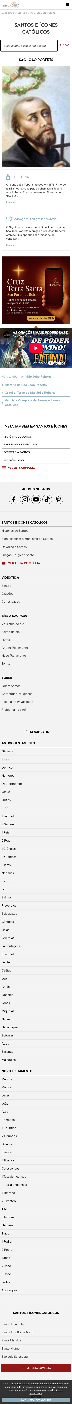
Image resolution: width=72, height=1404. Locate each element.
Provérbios (9, 906)
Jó (3, 889)
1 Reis (5, 832)
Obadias (7, 995)
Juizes (6, 800)
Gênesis (7, 751)
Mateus (7, 1079)
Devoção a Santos (14, 547)
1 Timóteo (8, 1193)
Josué (6, 792)
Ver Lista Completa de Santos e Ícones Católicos (32, 402)
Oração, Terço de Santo (18, 555)
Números (8, 776)
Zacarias (7, 1052)
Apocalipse (9, 1290)
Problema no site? (14, 710)
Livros (6, 640)
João (5, 1104)
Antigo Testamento (15, 648)
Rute (5, 808)
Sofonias (8, 1035)
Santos (6, 586)
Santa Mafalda (11, 1340)
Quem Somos (11, 686)
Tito (4, 1209)
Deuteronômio (12, 784)
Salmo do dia (11, 632)
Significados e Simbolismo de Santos (27, 539)
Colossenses (10, 1169)
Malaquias (9, 1060)
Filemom (8, 1217)
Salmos (7, 897)
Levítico (7, 768)
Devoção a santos (17, 452)
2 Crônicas (9, 857)
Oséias (6, 971)
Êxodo (6, 759)
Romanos (8, 1120)
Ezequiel (8, 954)
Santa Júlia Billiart (14, 1324)
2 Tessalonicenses (14, 1185)
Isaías (5, 930)
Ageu (5, 1044)
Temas (6, 664)
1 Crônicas (9, 849)
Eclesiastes (9, 914)
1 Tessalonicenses (14, 1177)
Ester (5, 881)
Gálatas (7, 1144)
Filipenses (9, 1160)
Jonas (6, 1003)
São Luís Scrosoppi (15, 1357)
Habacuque (10, 1027)
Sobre (7, 678)
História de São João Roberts (26, 385)
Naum (6, 1019)
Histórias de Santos (18, 436)
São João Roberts (46, 12)
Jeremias (8, 938)
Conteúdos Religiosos (17, 694)
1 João (6, 1258)
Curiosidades (11, 602)
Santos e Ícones (26, 12)
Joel (5, 979)
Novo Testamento (14, 656)
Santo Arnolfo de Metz (17, 1332)
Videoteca (10, 578)
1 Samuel (8, 816)
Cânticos (8, 922)
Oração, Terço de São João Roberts (30, 393)
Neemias (8, 873)
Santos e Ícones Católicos (25, 523)
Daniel (6, 962)
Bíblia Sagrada (14, 616)
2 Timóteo (9, 1201)
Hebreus (7, 1225)
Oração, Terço (14, 459)
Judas (6, 1282)
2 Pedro (7, 1250)
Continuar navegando (36, 1400)
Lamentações (11, 946)
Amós (6, 987)
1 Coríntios (9, 1128)
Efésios (7, 1152)
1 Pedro (7, 1242)
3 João (6, 1274)
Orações (7, 594)
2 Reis (6, 841)
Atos (5, 1112)
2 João (6, 1266)
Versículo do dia (13, 624)
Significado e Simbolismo (21, 444)
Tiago (5, 1233)
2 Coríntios (9, 1136)
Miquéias (8, 1011)
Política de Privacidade (17, 702)
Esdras (6, 865)
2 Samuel (8, 824)
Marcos (7, 1087)
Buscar (64, 45)
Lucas (6, 1095)
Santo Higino (11, 1349)
